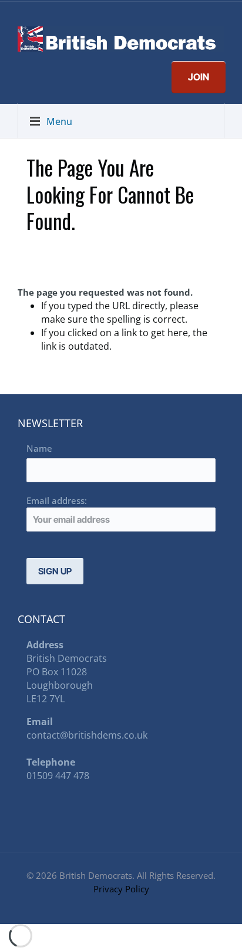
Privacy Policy (121, 889)
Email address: (56, 500)
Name (39, 448)
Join (198, 77)
